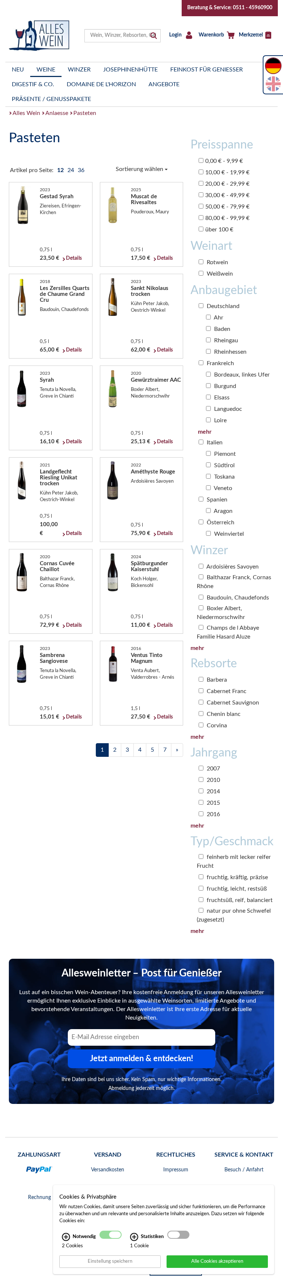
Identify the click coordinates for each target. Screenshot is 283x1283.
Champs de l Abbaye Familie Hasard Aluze (228, 632)
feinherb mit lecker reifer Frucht (234, 861)
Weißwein (219, 274)
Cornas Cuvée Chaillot (57, 566)
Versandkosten (107, 1169)
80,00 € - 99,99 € (227, 218)
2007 (212, 769)
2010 (212, 780)
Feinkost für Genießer (206, 70)
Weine (45, 70)
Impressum (175, 1169)
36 (81, 170)
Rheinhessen (230, 352)
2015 (212, 803)
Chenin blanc (223, 714)
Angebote (164, 84)
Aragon (223, 511)
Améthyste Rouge (153, 472)
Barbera (216, 680)
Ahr (218, 318)
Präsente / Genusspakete (51, 99)
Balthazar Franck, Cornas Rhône (234, 581)
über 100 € (219, 230)
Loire (220, 420)
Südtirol (224, 465)
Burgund (224, 386)
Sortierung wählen (140, 169)
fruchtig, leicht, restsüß (236, 889)
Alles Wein (26, 113)
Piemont (224, 454)
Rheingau (225, 340)
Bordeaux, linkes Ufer (241, 375)
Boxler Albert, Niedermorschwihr (221, 612)
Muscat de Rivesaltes (144, 199)
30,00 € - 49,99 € (227, 195)
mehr (205, 432)
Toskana (224, 477)
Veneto (222, 488)
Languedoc (227, 409)
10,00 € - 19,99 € (227, 172)
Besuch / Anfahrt (243, 1169)
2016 (212, 814)
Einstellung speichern (110, 1261)
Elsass (221, 398)
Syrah (47, 380)
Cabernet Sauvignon (232, 703)
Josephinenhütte (130, 70)
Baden (221, 329)
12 (61, 170)
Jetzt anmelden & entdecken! (141, 1059)
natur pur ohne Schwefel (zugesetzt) (234, 915)
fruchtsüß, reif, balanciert (239, 900)
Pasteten (84, 113)
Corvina (216, 725)
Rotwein (216, 262)
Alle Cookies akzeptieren (217, 1261)
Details (74, 258)
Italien (214, 442)
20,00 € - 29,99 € (227, 184)
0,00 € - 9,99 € (224, 161)
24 (71, 170)
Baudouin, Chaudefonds (237, 598)
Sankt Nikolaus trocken (149, 291)
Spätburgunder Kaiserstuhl (149, 566)
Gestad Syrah (56, 196)
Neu (18, 70)
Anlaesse (56, 113)
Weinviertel (228, 534)
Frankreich (219, 363)
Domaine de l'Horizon (101, 84)
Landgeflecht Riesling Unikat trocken (58, 477)
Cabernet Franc (226, 691)
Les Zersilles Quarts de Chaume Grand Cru (65, 294)
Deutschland (222, 306)
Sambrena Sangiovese (54, 658)
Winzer (79, 70)
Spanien (216, 500)
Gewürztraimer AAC (156, 380)
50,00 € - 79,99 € (227, 207)
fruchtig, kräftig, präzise (236, 877)
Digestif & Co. (33, 84)
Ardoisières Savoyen (232, 567)
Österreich (219, 522)
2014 (212, 791)
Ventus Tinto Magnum (147, 658)
